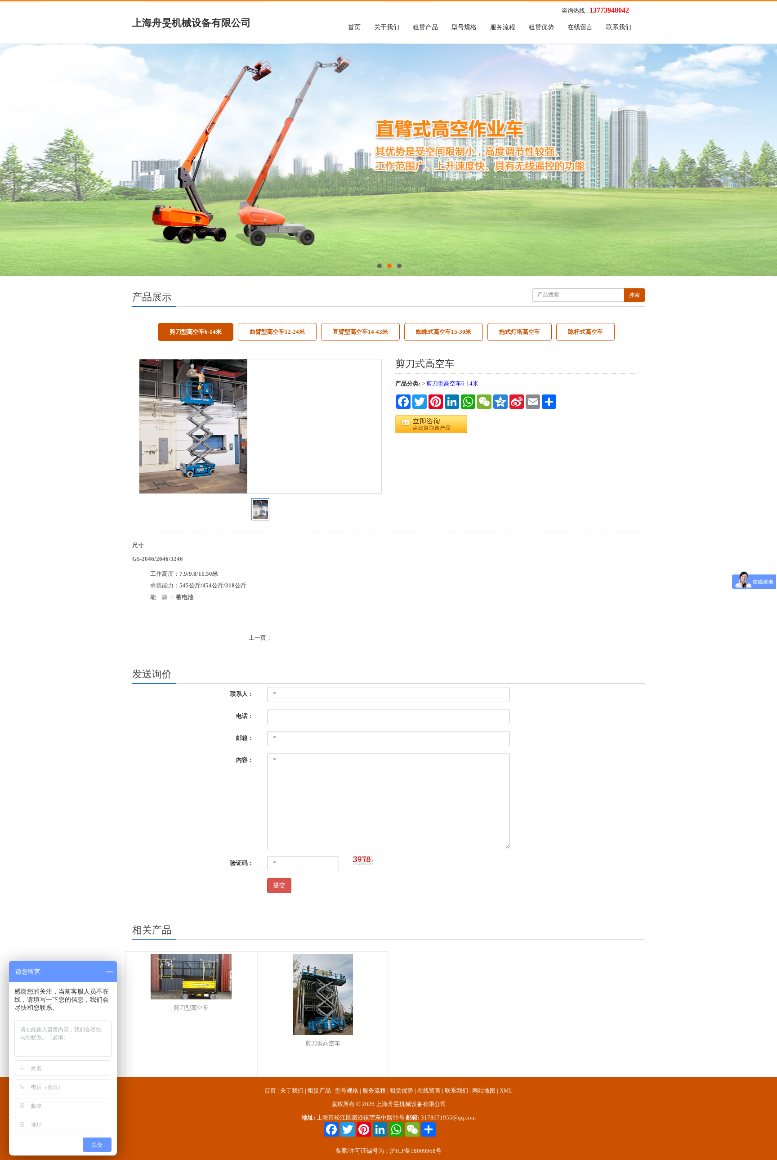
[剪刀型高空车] (195, 976)
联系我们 (618, 27)
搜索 (634, 295)
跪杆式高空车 (585, 331)
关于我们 (386, 27)
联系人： (242, 693)
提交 (279, 885)
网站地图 (484, 1090)
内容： (245, 760)
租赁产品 (425, 27)
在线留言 (580, 27)
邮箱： (245, 738)
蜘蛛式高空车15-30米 (443, 331)
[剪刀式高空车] (260, 426)
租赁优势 (541, 27)
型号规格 (464, 27)
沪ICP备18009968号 (416, 1150)
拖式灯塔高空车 (519, 331)
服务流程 (502, 27)
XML (506, 1090)
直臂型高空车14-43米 (360, 331)
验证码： (242, 863)
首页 (354, 27)
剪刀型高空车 (191, 1007)
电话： (245, 715)
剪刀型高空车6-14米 (196, 331)
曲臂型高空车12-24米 (277, 331)
